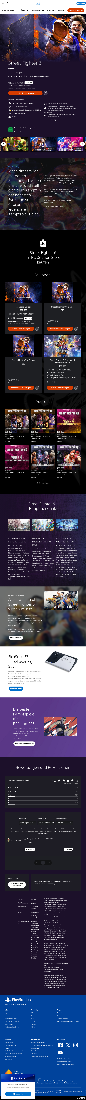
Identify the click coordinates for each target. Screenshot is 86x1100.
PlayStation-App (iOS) (63, 1059)
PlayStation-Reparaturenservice (14, 1051)
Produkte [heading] (34, 1010)
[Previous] (3, 144)
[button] (43, 144)
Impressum (8, 1013)
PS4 (32, 1016)
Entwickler (34, 1054)
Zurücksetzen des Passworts (13, 1054)
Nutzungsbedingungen (38, 1042)
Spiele (12, 1005)
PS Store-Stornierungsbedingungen (42, 1045)
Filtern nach (42, 819)
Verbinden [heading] (61, 1039)
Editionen (22, 819)
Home (6, 1005)
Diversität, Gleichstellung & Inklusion (68, 1021)
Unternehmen (9, 1024)
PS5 (32, 1013)
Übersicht (24, 10)
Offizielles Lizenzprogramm (39, 1056)
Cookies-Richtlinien (59, 1091)
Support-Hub (9, 1042)
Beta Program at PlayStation (65, 1064)
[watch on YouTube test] (50, 148)
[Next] (82, 144)
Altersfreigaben (35, 1048)
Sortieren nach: (61, 819)
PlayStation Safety (10, 1045)
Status (7, 1048)
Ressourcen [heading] (35, 1039)
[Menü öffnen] (2, 3)
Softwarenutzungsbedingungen (73, 1091)
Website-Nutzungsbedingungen (41, 1091)
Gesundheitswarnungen (51, 967)
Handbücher (8, 1059)
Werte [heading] (59, 1010)
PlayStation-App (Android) (65, 1062)
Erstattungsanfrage (10, 1056)
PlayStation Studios (11, 1019)
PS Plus (33, 1021)
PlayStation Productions (12, 1021)
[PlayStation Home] (38, 3)
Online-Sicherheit (62, 1019)
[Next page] (62, 10)
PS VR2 (33, 1019)
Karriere (7, 1016)
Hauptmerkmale (38, 10)
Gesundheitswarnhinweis (39, 1051)
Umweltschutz (61, 1013)
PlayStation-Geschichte (12, 1027)
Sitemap (51, 1091)
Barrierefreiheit (61, 1016)
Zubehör (33, 1024)
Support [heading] (8, 1039)
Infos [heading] (7, 1010)
